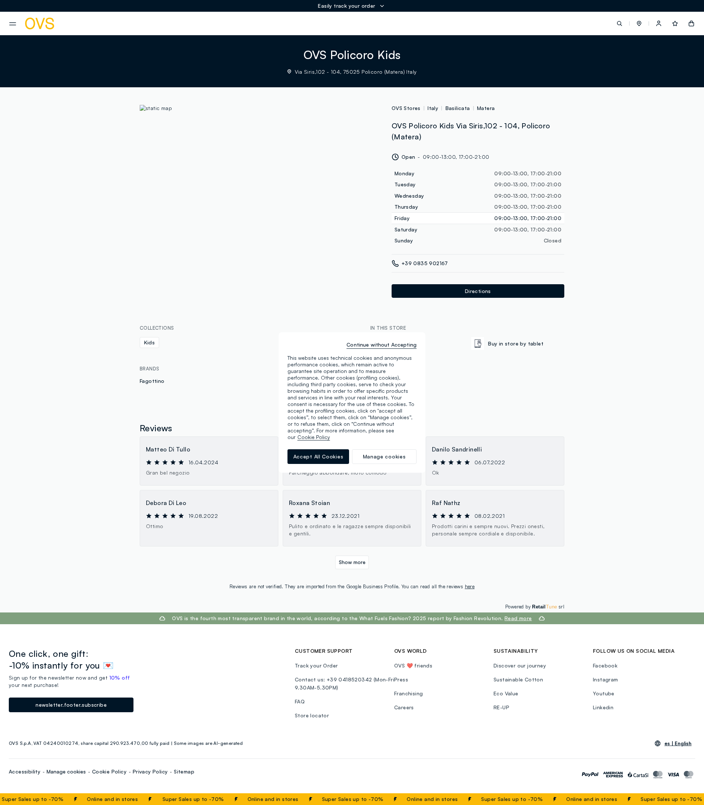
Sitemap (184, 771)
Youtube (604, 693)
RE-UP (501, 707)
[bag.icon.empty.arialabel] (691, 23)
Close (685, 799)
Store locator (312, 715)
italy (433, 108)
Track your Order (316, 665)
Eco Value (506, 693)
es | (678, 743)
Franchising (408, 693)
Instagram (605, 679)
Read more (518, 618)
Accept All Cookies (318, 456)
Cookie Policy (109, 771)
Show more (352, 562)
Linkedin (603, 707)
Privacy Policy (150, 771)
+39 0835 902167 (425, 263)
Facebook (605, 665)
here (470, 586)
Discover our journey (520, 665)
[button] (639, 23)
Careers (404, 707)
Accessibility (24, 771)
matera (486, 108)
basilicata (457, 108)
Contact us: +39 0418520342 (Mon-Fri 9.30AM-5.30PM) (344, 683)
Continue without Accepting (381, 344)
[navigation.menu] (12, 24)
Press (401, 679)
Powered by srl (534, 607)
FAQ (300, 701)
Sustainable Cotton (518, 679)
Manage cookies (66, 771)
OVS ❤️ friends (413, 665)
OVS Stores (406, 108)
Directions (478, 291)
